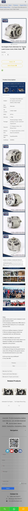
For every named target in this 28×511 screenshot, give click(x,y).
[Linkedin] (7, 451)
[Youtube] (12, 451)
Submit (7, 488)
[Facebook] (20, 451)
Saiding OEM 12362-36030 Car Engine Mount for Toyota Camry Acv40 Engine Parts (21, 401)
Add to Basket (11, 65)
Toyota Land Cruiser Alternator (9, 374)
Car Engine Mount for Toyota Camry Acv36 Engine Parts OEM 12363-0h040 (8, 401)
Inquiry (11, 61)
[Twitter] (16, 451)
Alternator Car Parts (7, 371)
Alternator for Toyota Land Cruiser (10, 376)
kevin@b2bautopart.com (15, 501)
